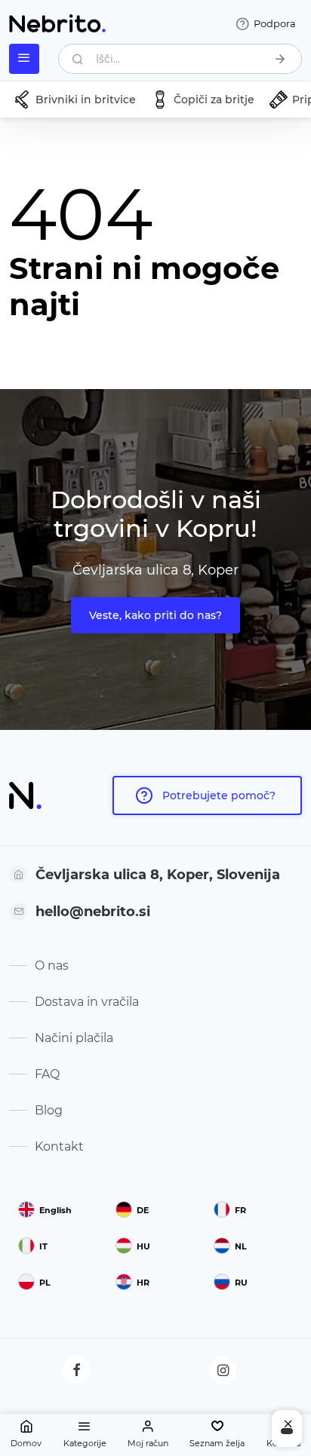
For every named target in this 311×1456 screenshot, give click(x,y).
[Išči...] (280, 58)
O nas (52, 965)
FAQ (47, 1074)
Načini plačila (74, 1038)
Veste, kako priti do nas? (155, 615)
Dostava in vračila (87, 1002)
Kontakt (59, 1146)
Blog (49, 1110)
